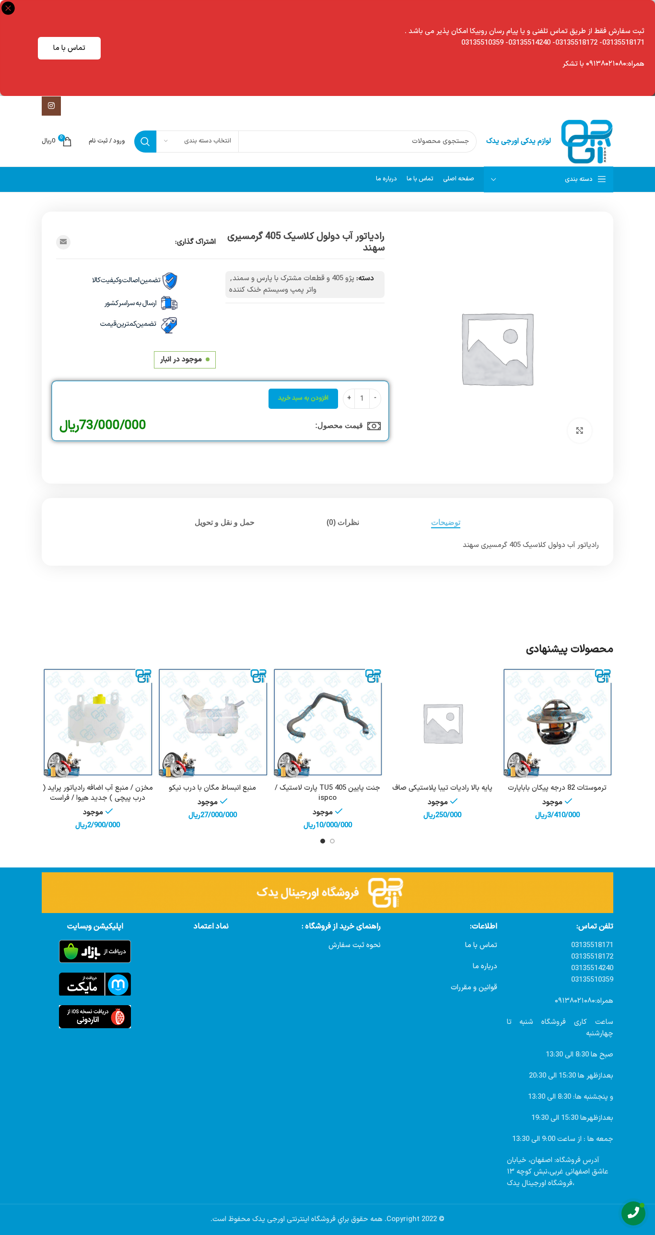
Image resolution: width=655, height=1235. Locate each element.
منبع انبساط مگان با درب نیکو (212, 788)
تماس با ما (69, 48)
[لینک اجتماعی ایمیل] (63, 242)
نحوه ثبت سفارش (354, 945)
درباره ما (485, 966)
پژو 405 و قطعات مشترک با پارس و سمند (293, 278)
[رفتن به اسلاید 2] (322, 841)
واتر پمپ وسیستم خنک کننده (272, 290)
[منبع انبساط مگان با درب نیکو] (213, 723)
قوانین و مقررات (474, 987)
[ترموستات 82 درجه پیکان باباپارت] (557, 723)
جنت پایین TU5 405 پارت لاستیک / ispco (327, 793)
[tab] (445, 522)
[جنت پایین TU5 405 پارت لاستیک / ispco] (327, 723)
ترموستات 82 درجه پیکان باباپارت (557, 788)
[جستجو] (145, 142)
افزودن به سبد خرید (303, 398)
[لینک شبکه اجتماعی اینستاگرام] (51, 106)
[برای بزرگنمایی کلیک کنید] (580, 430)
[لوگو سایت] (587, 141)
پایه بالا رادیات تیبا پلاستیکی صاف (442, 788)
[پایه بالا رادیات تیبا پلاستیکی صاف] (442, 723)
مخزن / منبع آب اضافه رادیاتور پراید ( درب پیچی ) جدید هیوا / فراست (98, 793)
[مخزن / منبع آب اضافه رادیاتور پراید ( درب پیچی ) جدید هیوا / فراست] (98, 723)
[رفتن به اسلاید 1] (332, 841)
